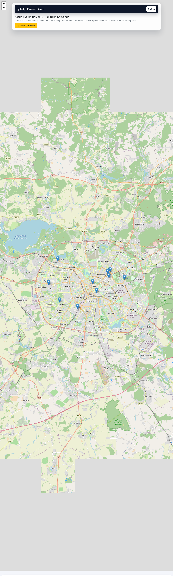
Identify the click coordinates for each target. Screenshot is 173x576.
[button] (48, 282)
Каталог (31, 9)
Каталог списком (25, 25)
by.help (21, 9)
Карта (41, 9)
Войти (151, 9)
